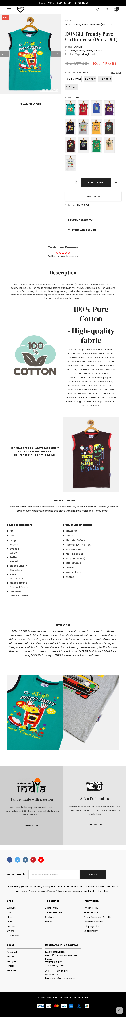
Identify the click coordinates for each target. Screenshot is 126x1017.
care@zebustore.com (63, 978)
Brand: (69, 46)
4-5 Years (105, 78)
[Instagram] (25, 860)
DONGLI (78, 46)
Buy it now (93, 196)
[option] (30, 54)
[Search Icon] (98, 9)
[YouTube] (41, 860)
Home (68, 20)
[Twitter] (17, 860)
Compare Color (49, 89)
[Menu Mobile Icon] (9, 10)
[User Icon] (107, 9)
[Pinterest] (33, 860)
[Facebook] (9, 860)
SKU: (67, 50)
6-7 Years (71, 87)
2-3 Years (90, 78)
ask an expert (32, 103)
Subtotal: (70, 205)
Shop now (81, 2)
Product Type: (73, 54)
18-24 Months (73, 78)
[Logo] (20, 9)
